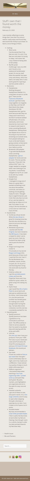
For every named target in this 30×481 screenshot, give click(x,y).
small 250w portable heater (18, 414)
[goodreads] (10, 457)
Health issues (8, 433)
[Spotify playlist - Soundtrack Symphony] (16, 457)
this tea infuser (18, 217)
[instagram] (20, 457)
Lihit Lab (14, 335)
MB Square (15, 234)
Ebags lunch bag (14, 253)
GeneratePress (23, 478)
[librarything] (13, 457)
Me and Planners (10, 436)
